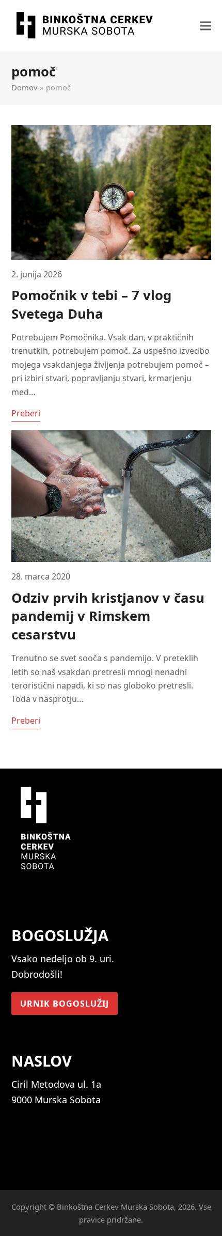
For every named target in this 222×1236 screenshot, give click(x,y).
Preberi (25, 413)
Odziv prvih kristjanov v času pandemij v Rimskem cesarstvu (107, 616)
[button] (205, 26)
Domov (24, 87)
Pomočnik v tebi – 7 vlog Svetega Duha (91, 304)
